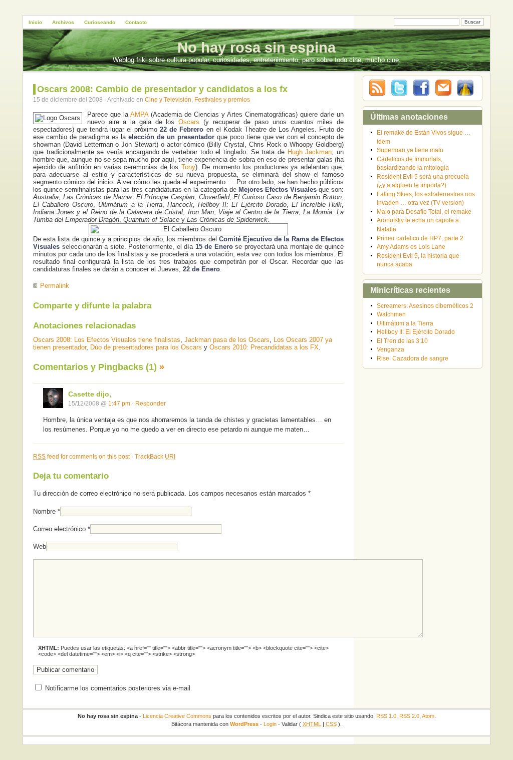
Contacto (136, 22)
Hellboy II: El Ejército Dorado (416, 331)
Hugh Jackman (310, 152)
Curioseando (99, 22)
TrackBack (155, 456)
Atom (428, 716)
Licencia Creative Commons (177, 716)
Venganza (390, 349)
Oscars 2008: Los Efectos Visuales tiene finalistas (106, 339)
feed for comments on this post (81, 456)
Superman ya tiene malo (410, 150)
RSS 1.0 (386, 716)
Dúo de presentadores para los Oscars (146, 347)
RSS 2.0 (409, 716)
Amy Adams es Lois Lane (411, 246)
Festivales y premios (222, 99)
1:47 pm (119, 403)
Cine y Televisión (168, 99)
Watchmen (391, 314)
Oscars (188, 122)
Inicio (35, 22)
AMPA (139, 114)
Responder (150, 403)
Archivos (63, 22)
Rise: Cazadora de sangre (412, 358)
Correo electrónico (59, 529)
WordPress (244, 724)
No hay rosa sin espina (256, 48)
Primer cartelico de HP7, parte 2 (420, 238)
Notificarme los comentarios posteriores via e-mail (117, 688)
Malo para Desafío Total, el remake (424, 211)
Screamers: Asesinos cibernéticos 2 (425, 305)
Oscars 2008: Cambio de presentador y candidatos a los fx (162, 89)
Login (270, 724)
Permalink (54, 285)
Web (39, 546)
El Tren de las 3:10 (402, 340)
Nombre (44, 511)
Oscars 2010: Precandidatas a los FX (264, 347)
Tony (188, 167)
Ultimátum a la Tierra (405, 323)
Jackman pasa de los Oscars (227, 339)
